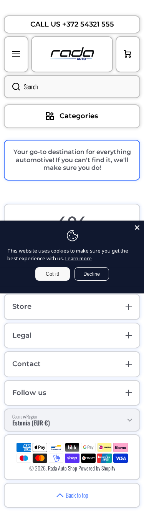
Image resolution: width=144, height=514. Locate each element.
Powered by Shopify (96, 468)
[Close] (137, 227)
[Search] (12, 86)
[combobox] (72, 86)
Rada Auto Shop (62, 468)
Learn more (78, 258)
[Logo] (72, 54)
